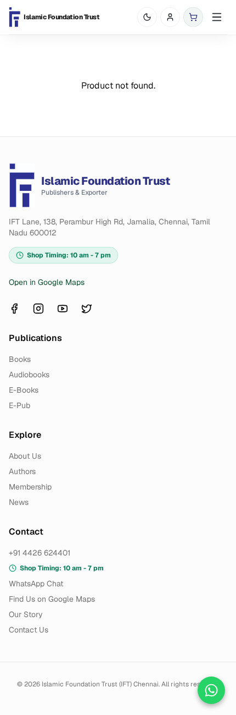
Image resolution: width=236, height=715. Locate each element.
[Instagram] (38, 308)
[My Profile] (170, 17)
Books (20, 359)
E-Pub (19, 405)
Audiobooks (29, 375)
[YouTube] (62, 308)
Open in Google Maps (47, 282)
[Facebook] (14, 308)
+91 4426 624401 (39, 553)
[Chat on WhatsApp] (211, 690)
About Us (25, 456)
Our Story (26, 614)
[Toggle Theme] (147, 17)
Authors (22, 471)
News (19, 502)
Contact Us (28, 630)
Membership (30, 487)
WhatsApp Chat (36, 583)
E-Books (23, 390)
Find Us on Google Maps (52, 599)
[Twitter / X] (86, 308)
